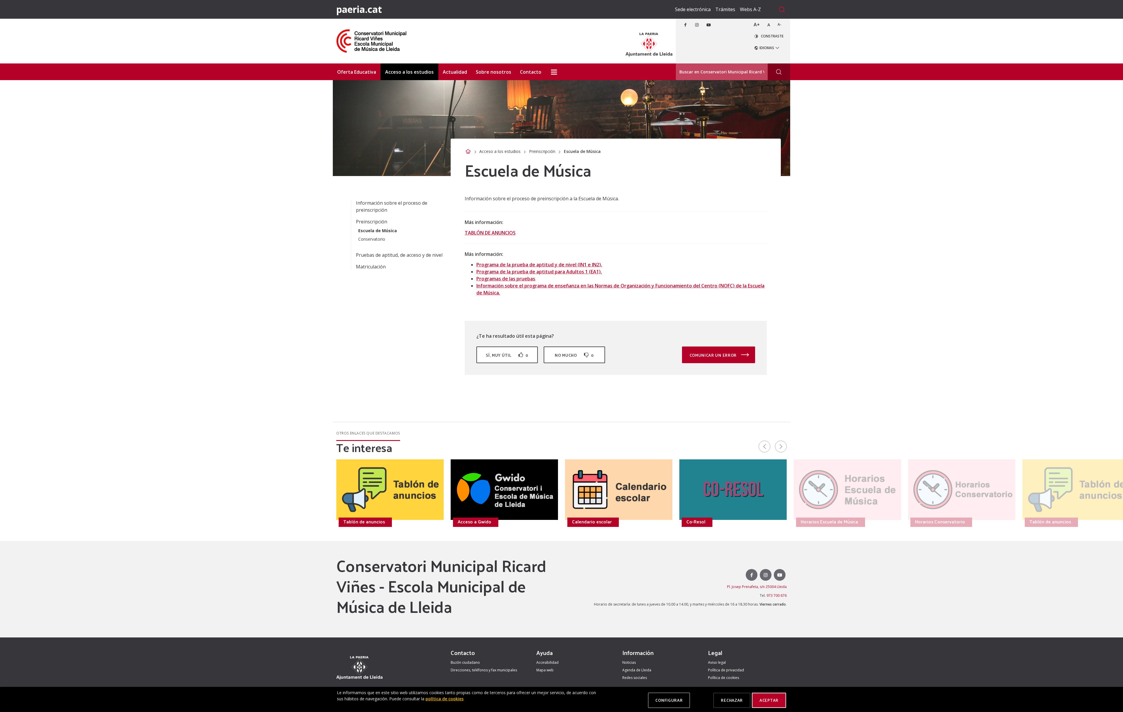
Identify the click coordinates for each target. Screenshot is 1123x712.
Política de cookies (723, 677)
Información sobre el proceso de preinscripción (391, 206)
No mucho (574, 355)
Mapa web (545, 670)
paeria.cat (359, 9)
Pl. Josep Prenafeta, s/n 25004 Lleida (757, 586)
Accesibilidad (547, 662)
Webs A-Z (750, 9)
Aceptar (768, 700)
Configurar (669, 700)
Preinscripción (542, 151)
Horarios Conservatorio (254, 522)
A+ (757, 24)
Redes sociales (634, 677)
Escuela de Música (377, 230)
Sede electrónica (693, 9)
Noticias (629, 662)
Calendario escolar (592, 522)
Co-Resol (695, 522)
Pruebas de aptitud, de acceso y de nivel (399, 255)
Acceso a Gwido (474, 522)
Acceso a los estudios (500, 151)
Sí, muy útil (507, 355)
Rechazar (732, 700)
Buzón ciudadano (465, 662)
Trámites (725, 9)
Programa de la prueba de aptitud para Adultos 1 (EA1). (539, 271)
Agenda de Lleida (636, 670)
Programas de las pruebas (505, 278)
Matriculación (371, 266)
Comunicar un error (714, 355)
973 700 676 (777, 595)
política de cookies (445, 698)
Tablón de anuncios (364, 522)
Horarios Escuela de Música (143, 522)
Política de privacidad (726, 670)
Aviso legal (717, 662)
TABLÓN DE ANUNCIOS (490, 233)
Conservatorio (371, 239)
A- (779, 24)
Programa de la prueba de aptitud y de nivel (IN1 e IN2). (539, 264)
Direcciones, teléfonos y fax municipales (484, 670)
